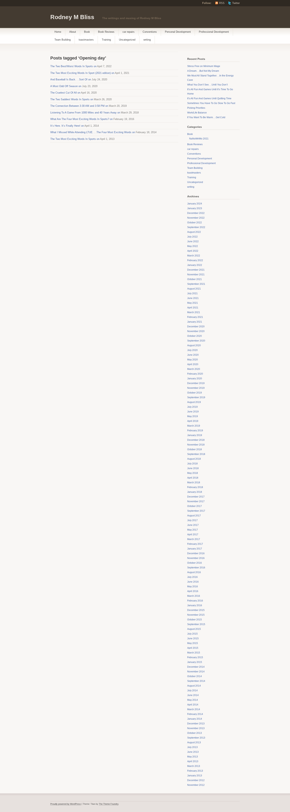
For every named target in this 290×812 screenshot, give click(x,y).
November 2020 (196, 331)
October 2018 (194, 449)
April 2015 (192, 648)
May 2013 (192, 756)
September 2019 (196, 397)
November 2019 (196, 388)
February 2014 (195, 714)
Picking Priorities (196, 108)
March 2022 (193, 255)
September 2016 (196, 567)
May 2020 (192, 359)
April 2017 (192, 534)
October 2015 (194, 619)
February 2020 (195, 373)
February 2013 (195, 770)
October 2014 (194, 676)
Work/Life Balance (197, 112)
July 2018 (192, 463)
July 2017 (192, 520)
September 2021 (196, 284)
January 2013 (194, 775)
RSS (222, 3)
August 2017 (194, 515)
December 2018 (196, 440)
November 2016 (196, 558)
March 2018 (193, 482)
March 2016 (193, 596)
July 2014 (192, 690)
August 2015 (194, 629)
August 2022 (194, 232)
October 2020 (194, 336)
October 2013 (194, 733)
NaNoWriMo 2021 (199, 138)
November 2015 (196, 614)
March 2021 (193, 312)
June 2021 (193, 298)
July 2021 (192, 293)
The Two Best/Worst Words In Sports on (73, 66)
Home (57, 31)
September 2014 (196, 681)
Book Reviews (106, 31)
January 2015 (194, 662)
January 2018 (194, 492)
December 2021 (196, 269)
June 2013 (193, 752)
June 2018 (193, 468)
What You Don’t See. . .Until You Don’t (207, 84)
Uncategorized (127, 39)
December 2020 (196, 326)
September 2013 (196, 737)
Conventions (150, 31)
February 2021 (195, 317)
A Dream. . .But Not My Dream (203, 71)
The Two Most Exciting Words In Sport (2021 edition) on (82, 72)
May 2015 (192, 643)
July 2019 (192, 407)
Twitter (236, 3)
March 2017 (193, 539)
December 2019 (196, 383)
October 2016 (194, 562)
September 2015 (196, 624)
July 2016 (192, 577)
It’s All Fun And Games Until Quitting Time (209, 98)
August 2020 (194, 345)
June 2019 (193, 411)
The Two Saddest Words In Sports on (71, 99)
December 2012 (196, 780)
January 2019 (194, 435)
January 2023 (194, 208)
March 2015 (193, 652)
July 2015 (192, 633)
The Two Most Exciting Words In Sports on (74, 138)
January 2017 (194, 548)
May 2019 (192, 416)
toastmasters (86, 39)
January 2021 (194, 321)
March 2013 (193, 766)
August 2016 (194, 572)
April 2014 (192, 704)
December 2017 (196, 496)
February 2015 (195, 657)
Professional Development (214, 31)
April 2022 (192, 251)
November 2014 (196, 671)
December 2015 (196, 610)
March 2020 (193, 369)
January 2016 (194, 605)
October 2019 (194, 392)
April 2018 (192, 477)
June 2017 (193, 525)
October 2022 (194, 222)
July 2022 (192, 236)
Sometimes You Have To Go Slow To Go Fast (211, 103)
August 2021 (194, 288)
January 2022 (194, 265)
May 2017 (192, 529)
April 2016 (192, 591)
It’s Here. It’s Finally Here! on (67, 125)
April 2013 (192, 761)
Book (87, 31)
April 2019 (192, 421)
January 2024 (194, 203)
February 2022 (195, 260)
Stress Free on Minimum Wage (203, 66)
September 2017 (196, 510)
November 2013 (196, 728)
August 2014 (194, 685)
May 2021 (192, 303)
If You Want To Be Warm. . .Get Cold (206, 117)
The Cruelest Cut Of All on (65, 92)
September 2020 (196, 340)
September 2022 (196, 227)
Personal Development (178, 31)
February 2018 (195, 487)
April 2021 (192, 307)
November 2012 (196, 785)
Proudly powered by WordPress (65, 804)
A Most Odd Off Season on (65, 86)
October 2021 (194, 279)
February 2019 (195, 430)
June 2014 (193, 695)
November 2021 (196, 274)
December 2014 (196, 666)
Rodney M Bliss (72, 17)
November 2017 (196, 501)
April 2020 (192, 364)
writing (147, 39)
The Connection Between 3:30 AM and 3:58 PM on (79, 105)
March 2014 (193, 709)
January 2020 (194, 378)
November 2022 (196, 217)
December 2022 (196, 213)
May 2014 (192, 700)
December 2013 (196, 723)
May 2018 (192, 473)
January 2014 (194, 718)
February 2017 (195, 544)
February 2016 (195, 600)
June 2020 (193, 355)
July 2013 (192, 747)
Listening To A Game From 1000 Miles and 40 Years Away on (85, 112)
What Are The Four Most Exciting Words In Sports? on (81, 119)
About (72, 31)
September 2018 (196, 454)
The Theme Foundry (108, 804)
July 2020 (192, 350)
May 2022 (192, 246)
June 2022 (193, 241)
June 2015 (193, 638)
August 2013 (194, 742)
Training (106, 39)
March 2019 (193, 425)
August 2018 (194, 459)
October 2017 (194, 506)
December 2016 (196, 553)
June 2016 (193, 581)
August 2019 (194, 402)
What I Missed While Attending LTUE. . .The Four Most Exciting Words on (92, 132)
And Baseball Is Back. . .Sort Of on (70, 79)
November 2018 (196, 444)
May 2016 (192, 586)
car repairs (129, 31)
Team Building (62, 39)
